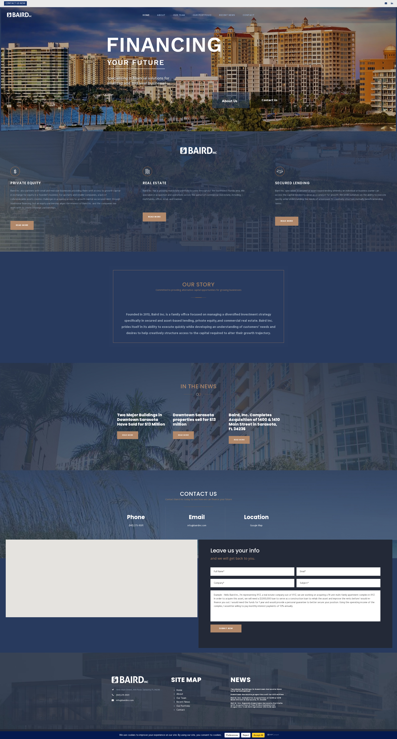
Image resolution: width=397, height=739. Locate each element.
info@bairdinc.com (196, 525)
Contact (180, 710)
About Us (229, 99)
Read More (127, 435)
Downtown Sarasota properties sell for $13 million (194, 419)
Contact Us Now (15, 3)
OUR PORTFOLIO (202, 15)
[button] (101, 576)
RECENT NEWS (227, 15)
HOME (146, 15)
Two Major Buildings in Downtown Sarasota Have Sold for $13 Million (141, 419)
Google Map (256, 525)
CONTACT (248, 15)
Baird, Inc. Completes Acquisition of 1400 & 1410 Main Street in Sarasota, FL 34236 (254, 422)
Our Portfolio (183, 706)
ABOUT (161, 15)
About (179, 694)
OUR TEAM (179, 15)
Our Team (181, 698)
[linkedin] (392, 3)
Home (179, 690)
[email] (386, 3)
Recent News (183, 702)
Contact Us (269, 100)
